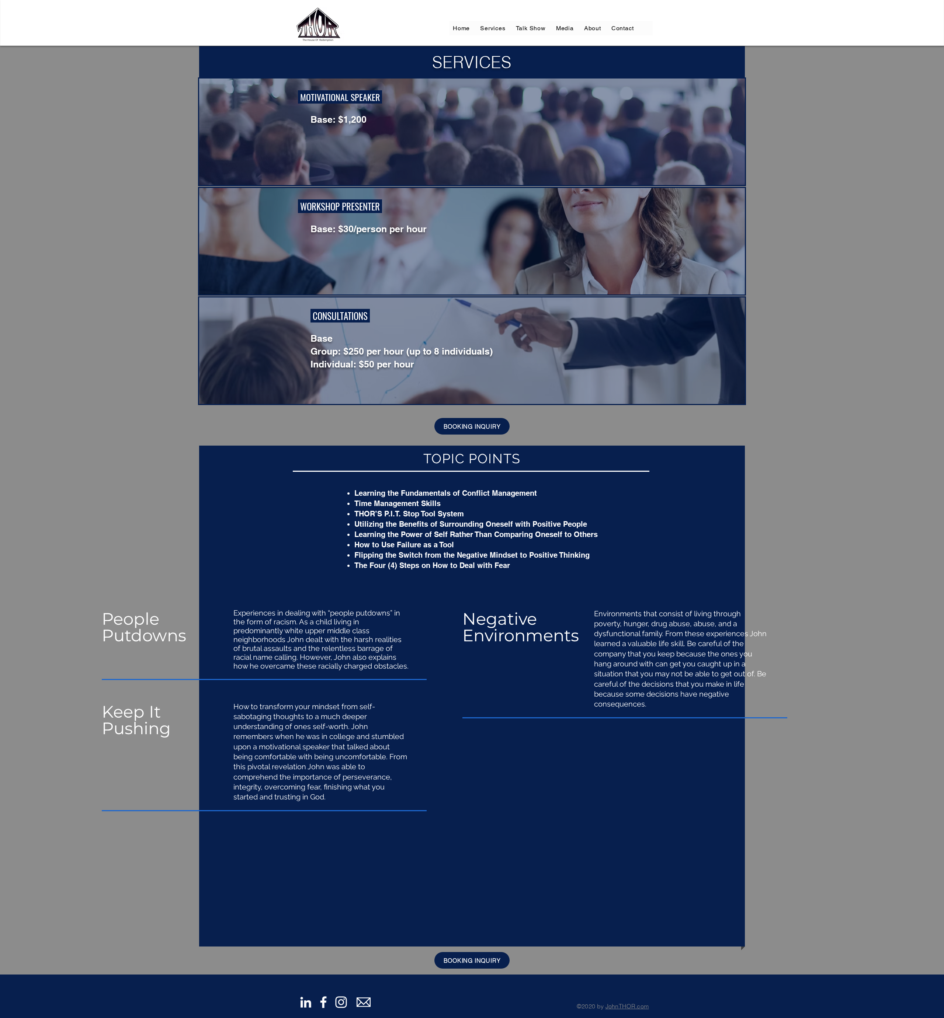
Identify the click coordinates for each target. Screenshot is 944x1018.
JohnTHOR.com (627, 1006)
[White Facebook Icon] (323, 1002)
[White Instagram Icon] (341, 1002)
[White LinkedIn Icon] (305, 1002)
